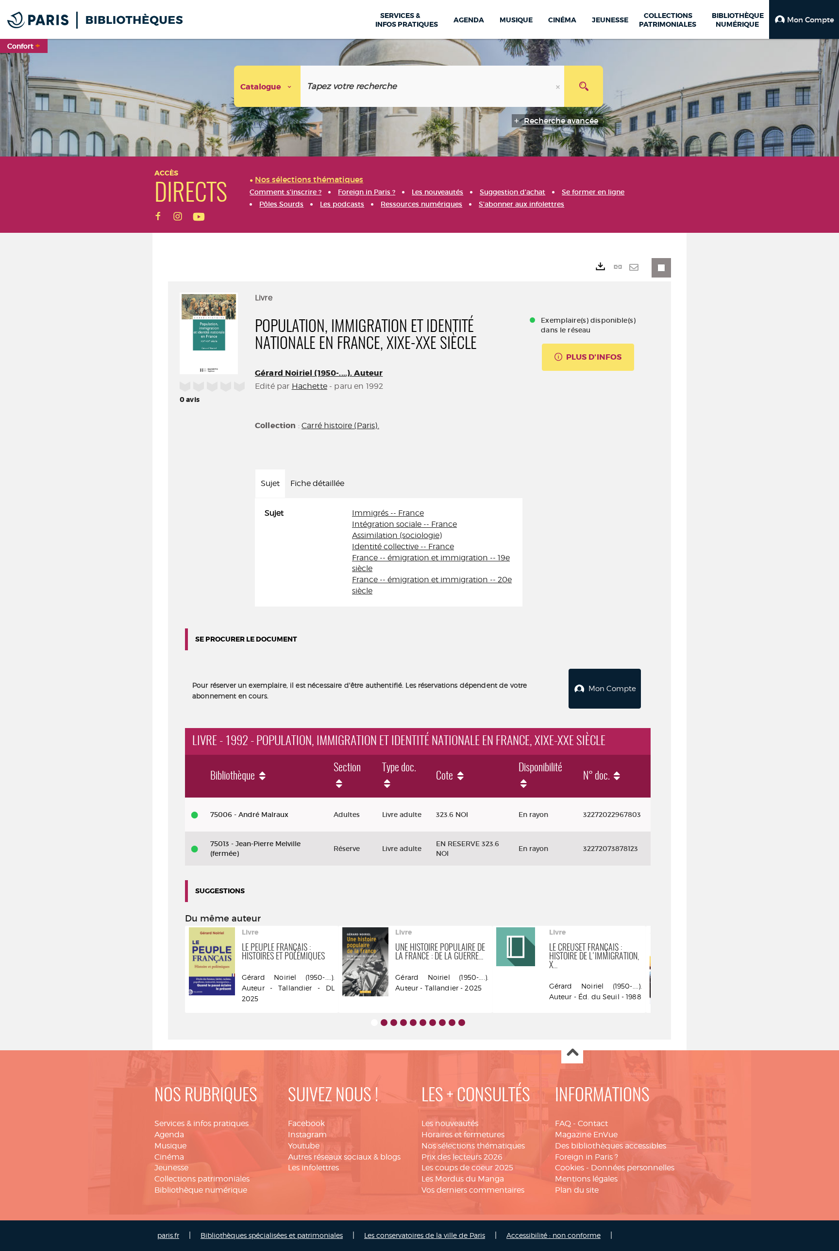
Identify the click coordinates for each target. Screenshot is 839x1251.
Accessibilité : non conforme (553, 1235)
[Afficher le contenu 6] (423, 1022)
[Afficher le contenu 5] (413, 1022)
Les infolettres (313, 1167)
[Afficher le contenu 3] (393, 1022)
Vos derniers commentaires (472, 1190)
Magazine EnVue (586, 1134)
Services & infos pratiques (201, 1123)
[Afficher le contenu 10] (461, 1022)
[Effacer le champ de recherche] (559, 86)
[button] (804, 19)
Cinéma (169, 1157)
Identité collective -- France (403, 546)
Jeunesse (171, 1167)
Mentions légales (586, 1178)
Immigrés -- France (388, 513)
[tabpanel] (389, 552)
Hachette (309, 386)
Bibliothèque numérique (200, 1190)
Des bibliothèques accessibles (610, 1145)
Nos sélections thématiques (473, 1145)
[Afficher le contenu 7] (432, 1022)
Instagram (307, 1134)
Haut (572, 1052)
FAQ (563, 1123)
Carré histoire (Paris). (340, 425)
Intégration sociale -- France (404, 524)
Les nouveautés (449, 1123)
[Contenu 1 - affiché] (374, 1022)
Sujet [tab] (270, 483)
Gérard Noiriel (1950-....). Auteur (319, 373)
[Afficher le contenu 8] (442, 1022)
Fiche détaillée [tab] (317, 483)
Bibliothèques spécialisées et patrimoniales (272, 1235)
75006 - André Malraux (249, 814)
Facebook (306, 1123)
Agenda (169, 1134)
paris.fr (168, 1235)
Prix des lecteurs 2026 (462, 1157)
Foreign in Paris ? (586, 1157)
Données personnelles (632, 1167)
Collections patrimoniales (202, 1178)
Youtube (303, 1145)
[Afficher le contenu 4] (403, 1022)
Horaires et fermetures (462, 1134)
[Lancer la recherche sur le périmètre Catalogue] (583, 86)
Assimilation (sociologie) (397, 535)
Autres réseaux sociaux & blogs (344, 1157)
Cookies (569, 1167)
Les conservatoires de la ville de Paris (424, 1235)
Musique (170, 1145)
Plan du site (577, 1190)
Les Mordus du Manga (462, 1178)
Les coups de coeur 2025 (467, 1167)
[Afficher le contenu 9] (452, 1022)
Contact (593, 1123)
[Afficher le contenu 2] (384, 1022)
